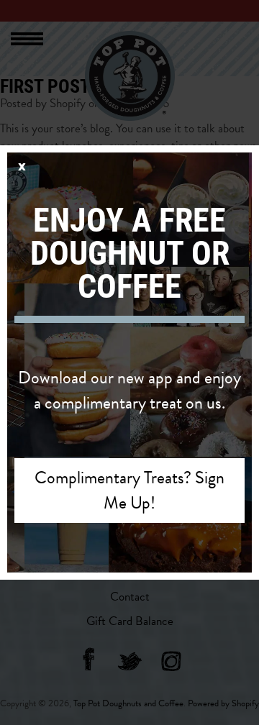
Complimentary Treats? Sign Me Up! (129, 490)
